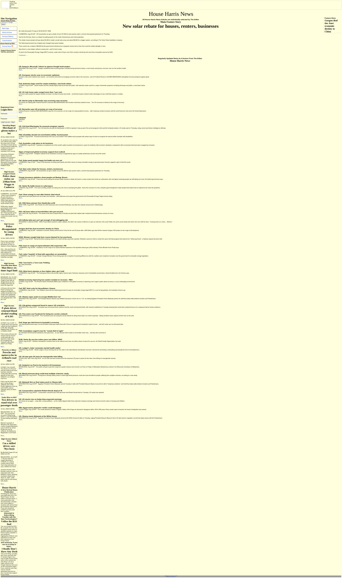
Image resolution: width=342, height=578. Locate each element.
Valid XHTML (173, 576)
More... (3, 168)
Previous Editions (7, 36)
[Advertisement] (52, 5)
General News (7, 46)
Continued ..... (23, 55)
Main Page (5, 28)
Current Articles (7, 40)
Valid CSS (168, 576)
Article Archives (7, 32)
